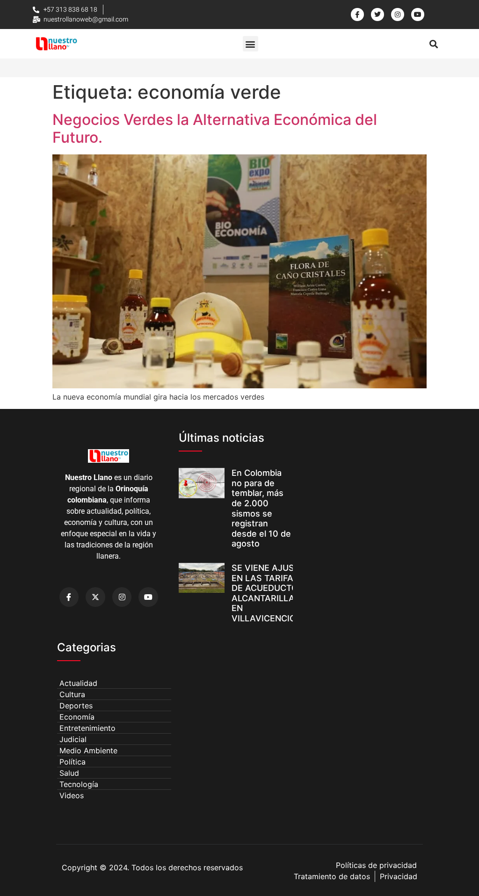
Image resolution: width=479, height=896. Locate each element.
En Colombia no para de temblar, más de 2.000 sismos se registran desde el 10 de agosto (261, 508)
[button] (250, 43)
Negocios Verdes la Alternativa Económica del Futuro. (214, 128)
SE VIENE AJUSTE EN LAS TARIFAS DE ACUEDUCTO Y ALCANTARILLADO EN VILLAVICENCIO (269, 593)
